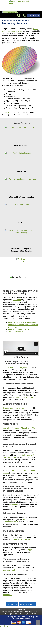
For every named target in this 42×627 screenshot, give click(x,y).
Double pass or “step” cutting (14, 408)
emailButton (5, 626)
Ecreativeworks (24, 619)
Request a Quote (27, 604)
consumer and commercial (13, 570)
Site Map (16, 617)
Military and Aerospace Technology (22, 322)
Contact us (6, 112)
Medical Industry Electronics (19, 329)
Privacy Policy (27, 617)
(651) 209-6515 (15, 614)
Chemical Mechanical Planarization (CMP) (20, 428)
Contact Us (33, 15)
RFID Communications (17, 332)
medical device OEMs (21, 539)
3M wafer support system (17, 368)
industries (17, 300)
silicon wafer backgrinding (23, 397)
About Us (8, 617)
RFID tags (32, 550)
